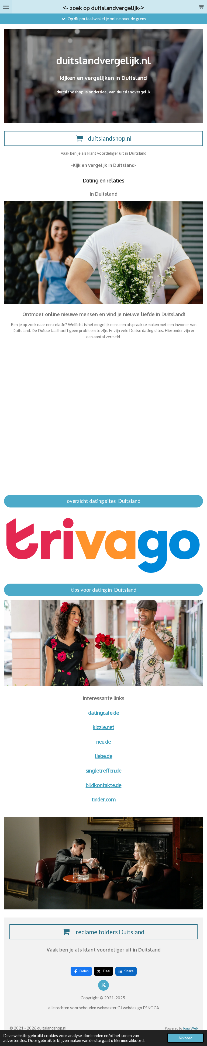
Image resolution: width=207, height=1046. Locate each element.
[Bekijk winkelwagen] (201, 6)
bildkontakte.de (104, 785)
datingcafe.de (103, 713)
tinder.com (103, 799)
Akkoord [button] (185, 1038)
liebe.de (103, 756)
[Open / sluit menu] (6, 6)
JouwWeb (190, 1028)
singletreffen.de (103, 770)
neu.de (103, 742)
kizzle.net (103, 727)
